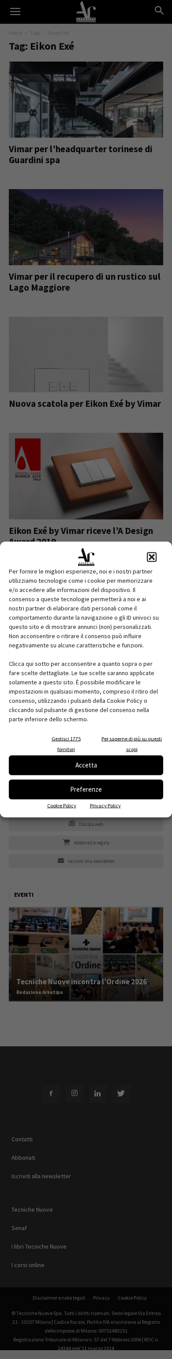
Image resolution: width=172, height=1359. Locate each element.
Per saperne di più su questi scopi (131, 743)
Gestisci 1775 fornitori (66, 743)
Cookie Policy (61, 805)
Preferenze (86, 789)
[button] (151, 556)
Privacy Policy (105, 805)
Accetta (86, 765)
